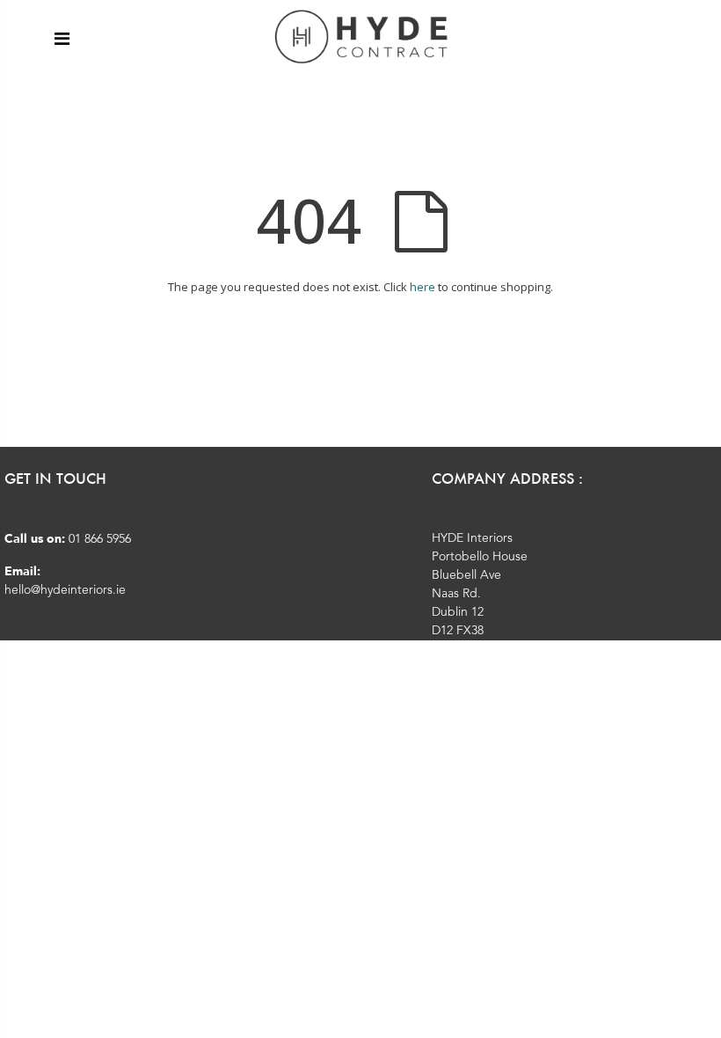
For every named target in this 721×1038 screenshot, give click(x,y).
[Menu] (62, 38)
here (422, 287)
